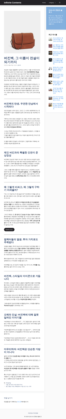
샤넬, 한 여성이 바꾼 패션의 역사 (14, 384)
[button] (60, 2)
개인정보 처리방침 (33, 413)
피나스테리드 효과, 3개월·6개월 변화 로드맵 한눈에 (58, 61)
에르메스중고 (9, 229)
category (51, 2)
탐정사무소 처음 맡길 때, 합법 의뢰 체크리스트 (58, 69)
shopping (8, 383)
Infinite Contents (12, 2)
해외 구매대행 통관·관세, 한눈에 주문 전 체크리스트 (58, 106)
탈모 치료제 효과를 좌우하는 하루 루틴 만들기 (58, 76)
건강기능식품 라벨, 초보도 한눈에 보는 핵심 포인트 (58, 90)
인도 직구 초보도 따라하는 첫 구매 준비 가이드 (58, 98)
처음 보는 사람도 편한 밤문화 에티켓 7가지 (58, 53)
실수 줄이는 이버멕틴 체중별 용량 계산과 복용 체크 (58, 46)
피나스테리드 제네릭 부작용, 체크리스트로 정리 (58, 39)
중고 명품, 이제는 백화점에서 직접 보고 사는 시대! (18, 386)
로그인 (19, 402)
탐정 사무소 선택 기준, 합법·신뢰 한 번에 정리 (58, 82)
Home (44, 2)
